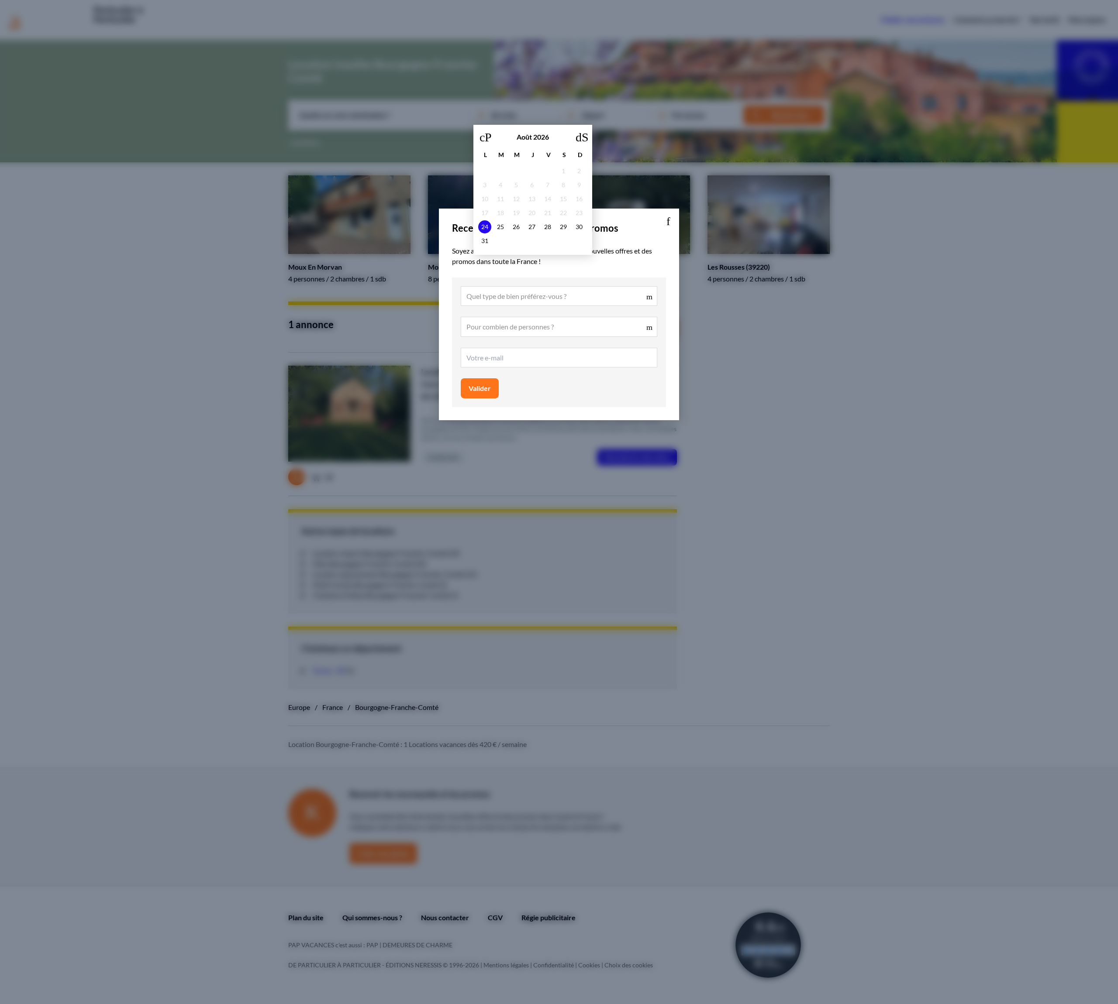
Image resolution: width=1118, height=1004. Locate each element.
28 (547, 226)
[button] (668, 219)
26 (516, 226)
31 (484, 240)
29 (563, 226)
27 (531, 226)
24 (484, 226)
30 (579, 226)
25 (500, 226)
